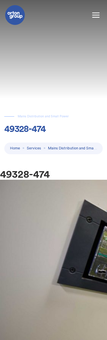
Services (34, 148)
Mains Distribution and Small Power (77, 148)
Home (15, 148)
